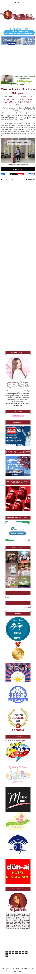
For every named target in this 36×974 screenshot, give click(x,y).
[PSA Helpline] (18, 79)
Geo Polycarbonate (26, 99)
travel (22, 101)
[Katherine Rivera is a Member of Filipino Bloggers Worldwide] (18, 843)
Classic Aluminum (8, 98)
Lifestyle (8, 101)
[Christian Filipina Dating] (18, 31)
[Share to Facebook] (4, 179)
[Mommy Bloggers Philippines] (18, 821)
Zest (18, 104)
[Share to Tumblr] (9, 179)
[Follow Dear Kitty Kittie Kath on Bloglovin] (18, 416)
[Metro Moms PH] (18, 799)
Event (4, 99)
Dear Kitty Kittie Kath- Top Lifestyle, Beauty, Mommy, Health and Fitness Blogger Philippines (18, 970)
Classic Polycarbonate (25, 98)
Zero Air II (15, 102)
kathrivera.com (12, 382)
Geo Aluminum (12, 99)
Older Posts (30, 187)
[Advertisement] (18, 59)
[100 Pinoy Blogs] (18, 752)
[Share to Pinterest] (6, 179)
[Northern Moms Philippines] (18, 774)
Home (13, 187)
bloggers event (27, 96)
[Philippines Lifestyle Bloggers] (18, 652)
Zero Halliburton (27, 102)
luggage (16, 101)
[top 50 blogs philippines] (18, 672)
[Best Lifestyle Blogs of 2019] (18, 694)
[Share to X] (1, 179)
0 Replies (31, 179)
